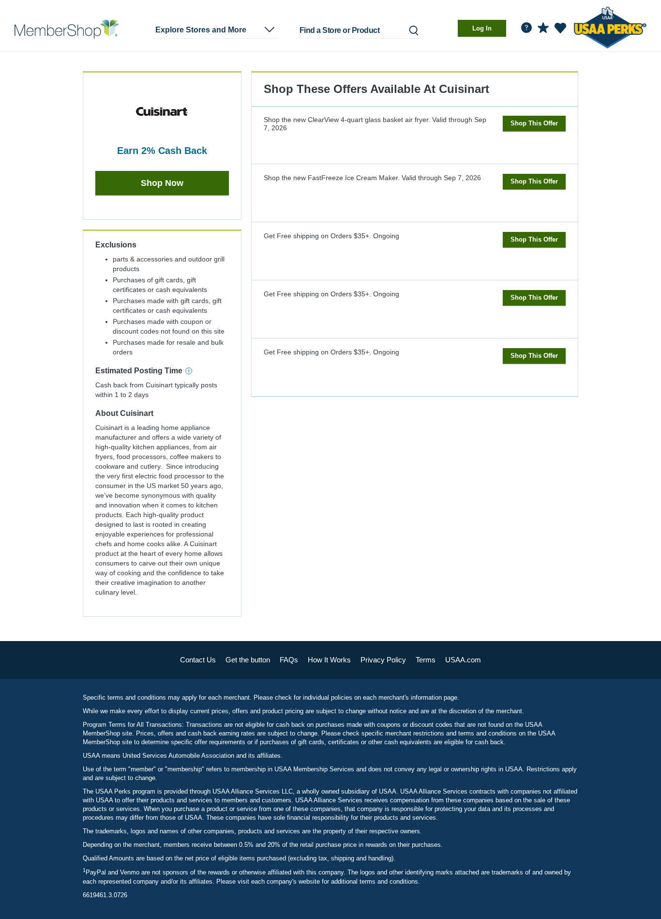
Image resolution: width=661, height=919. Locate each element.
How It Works (329, 660)
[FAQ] (526, 27)
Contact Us (198, 660)
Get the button (247, 660)
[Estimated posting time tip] (188, 371)
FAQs (289, 660)
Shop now (162, 183)
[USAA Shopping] (67, 29)
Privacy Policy (383, 660)
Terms (426, 660)
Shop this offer (534, 123)
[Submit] (413, 30)
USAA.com (463, 660)
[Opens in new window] (610, 25)
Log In (482, 28)
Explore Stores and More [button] (200, 30)
